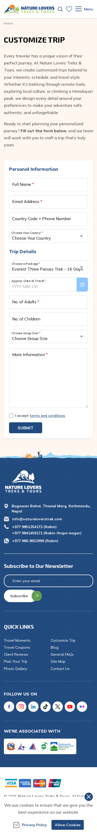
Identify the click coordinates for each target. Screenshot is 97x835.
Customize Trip (63, 640)
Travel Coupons (17, 647)
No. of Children (26, 318)
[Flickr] (82, 706)
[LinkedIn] (33, 706)
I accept (40, 415)
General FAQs (62, 654)
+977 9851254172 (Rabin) (34, 526)
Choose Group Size (25, 333)
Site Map (58, 661)
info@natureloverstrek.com (37, 519)
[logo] (48, 481)
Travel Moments (17, 640)
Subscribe (19, 596)
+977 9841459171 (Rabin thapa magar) (46, 533)
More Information (30, 354)
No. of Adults (25, 301)
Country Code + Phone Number (41, 218)
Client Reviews (16, 654)
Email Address (27, 201)
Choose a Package (25, 263)
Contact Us (60, 668)
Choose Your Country (27, 232)
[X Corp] (58, 706)
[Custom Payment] (48, 783)
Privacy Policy (34, 825)
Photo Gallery (15, 668)
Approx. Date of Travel (28, 280)
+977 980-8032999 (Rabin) (35, 540)
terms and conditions (47, 415)
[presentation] (48, 285)
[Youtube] (70, 706)
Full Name (23, 184)
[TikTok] (45, 706)
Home (8, 23)
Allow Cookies (67, 825)
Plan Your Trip (15, 661)
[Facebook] (9, 706)
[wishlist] (69, 9)
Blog (54, 647)
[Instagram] (21, 706)
